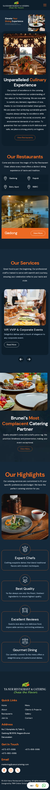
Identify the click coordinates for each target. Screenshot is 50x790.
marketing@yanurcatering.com (13, 764)
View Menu (25, 449)
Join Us (5, 718)
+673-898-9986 (32, 749)
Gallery (28, 714)
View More (38, 233)
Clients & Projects (33, 709)
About (4, 709)
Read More (11, 344)
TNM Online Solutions (21, 783)
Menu (27, 705)
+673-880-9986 (9, 753)
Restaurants (7, 714)
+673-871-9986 (9, 749)
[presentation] (21, 359)
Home (4, 705)
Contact (29, 718)
